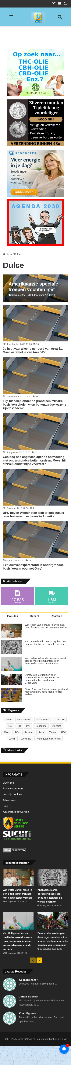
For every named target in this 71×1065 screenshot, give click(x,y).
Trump (52, 732)
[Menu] (11, 18)
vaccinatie (26, 738)
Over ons (8, 782)
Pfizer (6, 732)
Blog (5, 806)
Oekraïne (56, 726)
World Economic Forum (49, 738)
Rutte (41, 732)
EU (19, 726)
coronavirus (43, 719)
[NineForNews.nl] (35, 16)
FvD (28, 726)
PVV (17, 732)
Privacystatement (13, 788)
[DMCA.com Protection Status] (35, 851)
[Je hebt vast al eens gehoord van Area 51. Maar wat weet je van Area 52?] (35, 323)
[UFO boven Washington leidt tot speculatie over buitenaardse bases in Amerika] (35, 487)
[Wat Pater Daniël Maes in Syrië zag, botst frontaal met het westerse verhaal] (11, 631)
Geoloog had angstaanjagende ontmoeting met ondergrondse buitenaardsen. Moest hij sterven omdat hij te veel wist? (34, 460)
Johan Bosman (28, 996)
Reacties (56, 616)
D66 (10, 726)
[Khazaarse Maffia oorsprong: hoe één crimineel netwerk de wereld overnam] (11, 647)
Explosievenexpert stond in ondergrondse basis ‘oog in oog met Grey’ (33, 566)
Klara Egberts (27, 1013)
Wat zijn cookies (12, 794)
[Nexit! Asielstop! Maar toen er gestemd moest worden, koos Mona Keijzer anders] (11, 695)
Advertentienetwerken (16, 811)
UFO (63, 732)
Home (8, 254)
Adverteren (9, 800)
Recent (34, 616)
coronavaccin (24, 719)
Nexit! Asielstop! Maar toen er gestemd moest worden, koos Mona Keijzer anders (46, 692)
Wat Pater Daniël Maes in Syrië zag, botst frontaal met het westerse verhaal (46, 626)
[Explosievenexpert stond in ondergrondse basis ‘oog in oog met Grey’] (35, 539)
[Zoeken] (60, 18)
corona (8, 719)
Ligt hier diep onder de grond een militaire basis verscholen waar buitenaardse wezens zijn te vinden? (34, 404)
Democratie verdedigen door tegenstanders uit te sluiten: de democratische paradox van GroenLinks (42, 679)
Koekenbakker (28, 979)
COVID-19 (59, 719)
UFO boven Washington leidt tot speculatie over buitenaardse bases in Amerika (33, 514)
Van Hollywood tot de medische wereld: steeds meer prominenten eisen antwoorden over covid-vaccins (46, 661)
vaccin (12, 738)
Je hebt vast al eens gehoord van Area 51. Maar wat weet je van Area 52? (33, 350)
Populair (12, 616)
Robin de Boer (18, 295)
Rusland (28, 732)
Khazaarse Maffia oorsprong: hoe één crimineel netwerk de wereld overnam (45, 643)
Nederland (41, 726)
